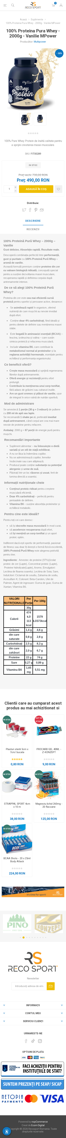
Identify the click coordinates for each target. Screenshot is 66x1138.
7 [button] (37, 937)
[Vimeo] (33, 1040)
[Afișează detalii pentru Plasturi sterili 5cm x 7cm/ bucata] (17, 730)
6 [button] (34, 937)
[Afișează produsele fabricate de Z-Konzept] (17, 923)
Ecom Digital (38, 1125)
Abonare (51, 986)
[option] (26, 119)
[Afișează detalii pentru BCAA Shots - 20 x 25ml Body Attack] (17, 839)
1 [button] (20, 937)
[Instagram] (40, 1041)
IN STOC (7, 720)
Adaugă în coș (36, 189)
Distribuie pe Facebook (30, 210)
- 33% (59, 53)
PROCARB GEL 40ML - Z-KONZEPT (49, 751)
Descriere (33, 220)
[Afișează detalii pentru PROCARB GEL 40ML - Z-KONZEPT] (49, 730)
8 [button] (40, 937)
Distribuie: (33, 203)
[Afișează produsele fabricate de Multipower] (49, 923)
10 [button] (45, 937)
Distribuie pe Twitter (24, 210)
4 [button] (29, 937)
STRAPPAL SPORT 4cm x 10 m (17, 805)
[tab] (33, 221)
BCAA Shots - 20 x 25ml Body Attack (17, 860)
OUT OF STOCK (39, 720)
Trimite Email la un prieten (42, 210)
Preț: (21, 180)
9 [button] (42, 937)
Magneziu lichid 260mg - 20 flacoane (49, 805)
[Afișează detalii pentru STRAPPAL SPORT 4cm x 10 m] (17, 784)
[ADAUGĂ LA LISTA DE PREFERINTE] (58, 189)
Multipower (40, 41)
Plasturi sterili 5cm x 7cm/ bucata (17, 751)
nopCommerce (40, 1121)
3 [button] (26, 937)
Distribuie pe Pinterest (36, 210)
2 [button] (23, 937)
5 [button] (32, 937)
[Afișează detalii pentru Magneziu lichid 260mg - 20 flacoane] (49, 784)
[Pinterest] (26, 1041)
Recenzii (33, 229)
